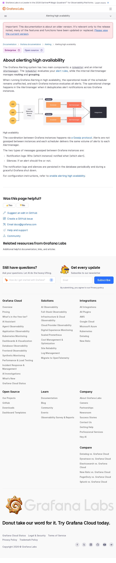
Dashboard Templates (14, 412)
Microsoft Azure (88, 326)
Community (47, 407)
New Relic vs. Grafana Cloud (95, 472)
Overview (7, 307)
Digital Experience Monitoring (57, 330)
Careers (84, 403)
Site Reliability (48, 348)
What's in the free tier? (14, 316)
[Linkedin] (91, 544)
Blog (43, 403)
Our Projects (9, 398)
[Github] (97, 544)
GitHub (6, 403)
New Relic (85, 341)
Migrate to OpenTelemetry (55, 358)
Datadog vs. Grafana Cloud (94, 454)
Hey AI (83, 436)
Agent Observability (13, 326)
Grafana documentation (30, 44)
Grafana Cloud (81, 523)
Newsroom (85, 412)
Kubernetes (86, 331)
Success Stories (88, 417)
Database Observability (15, 345)
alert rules (62, 70)
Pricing (6, 312)
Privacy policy (97, 287)
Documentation (9, 44)
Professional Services (91, 432)
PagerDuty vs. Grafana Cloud (95, 477)
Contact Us (86, 422)
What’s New (8, 378)
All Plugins (85, 312)
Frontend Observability (14, 350)
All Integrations (88, 307)
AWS (82, 316)
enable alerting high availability (67, 175)
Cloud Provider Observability (56, 325)
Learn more (100, 3)
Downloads (8, 407)
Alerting (48, 44)
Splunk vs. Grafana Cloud (93, 481)
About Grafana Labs (91, 398)
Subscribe (103, 280)
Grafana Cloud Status (14, 383)
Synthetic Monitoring (13, 355)
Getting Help (86, 427)
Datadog (84, 336)
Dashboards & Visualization (17, 341)
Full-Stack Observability (54, 312)
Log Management (50, 353)
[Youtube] (104, 544)
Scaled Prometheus (51, 335)
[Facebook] (77, 544)
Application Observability (15, 331)
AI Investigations (11, 373)
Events (44, 412)
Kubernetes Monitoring (14, 336)
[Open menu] (111, 9)
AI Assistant (8, 321)
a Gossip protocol (81, 137)
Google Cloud (87, 321)
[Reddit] (111, 544)
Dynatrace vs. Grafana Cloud (95, 458)
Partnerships (86, 407)
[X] (84, 544)
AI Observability (49, 307)
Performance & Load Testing (17, 360)
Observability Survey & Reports (57, 417)
